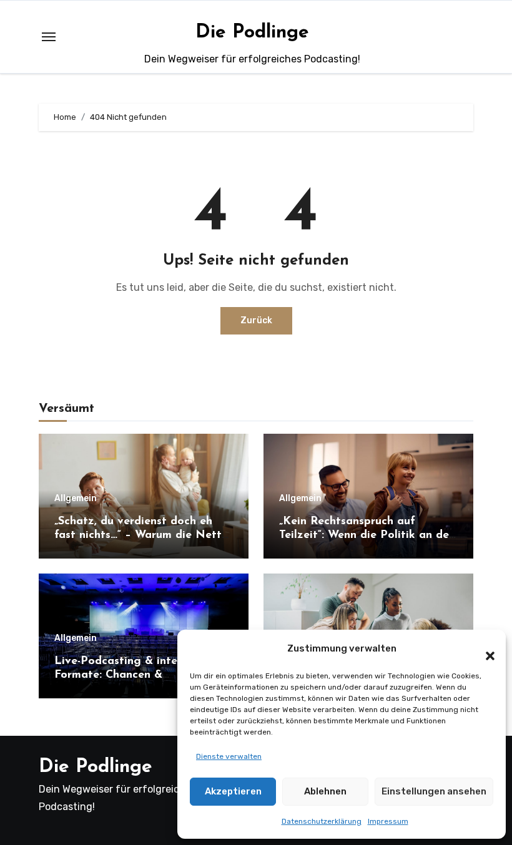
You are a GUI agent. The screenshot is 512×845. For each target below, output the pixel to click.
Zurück (256, 320)
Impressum (388, 821)
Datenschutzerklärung (322, 821)
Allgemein (75, 498)
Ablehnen (325, 791)
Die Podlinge (252, 32)
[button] (484, 648)
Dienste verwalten (229, 756)
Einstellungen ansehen (434, 791)
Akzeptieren (233, 791)
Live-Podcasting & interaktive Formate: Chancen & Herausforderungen (134, 675)
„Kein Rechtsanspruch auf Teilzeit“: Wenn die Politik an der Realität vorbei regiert (366, 535)
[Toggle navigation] (49, 36)
